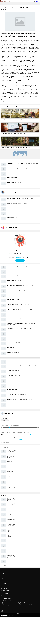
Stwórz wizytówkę (20, 260)
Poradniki (3, 585)
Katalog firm (4, 595)
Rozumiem (3, 615)
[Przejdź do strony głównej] (1, 1)
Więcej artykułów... (4, 565)
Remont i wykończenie (6, 575)
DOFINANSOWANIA (4, 588)
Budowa (3, 573)
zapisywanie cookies (33, 613)
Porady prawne (4, 583)
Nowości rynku (4, 580)
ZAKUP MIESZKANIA (4, 593)
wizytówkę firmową (19, 257)
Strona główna (4, 570)
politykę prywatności (20, 613)
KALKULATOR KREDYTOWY (6, 590)
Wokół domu (3, 578)
